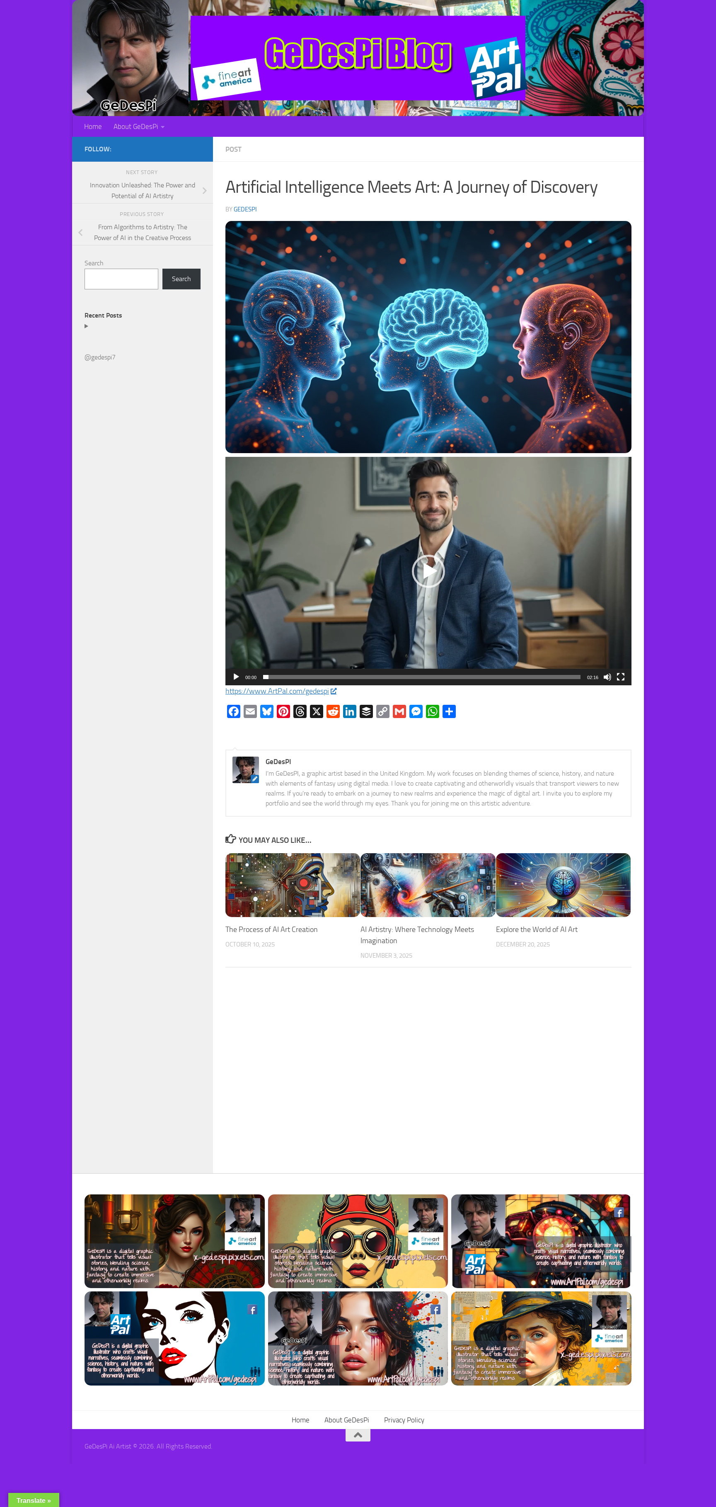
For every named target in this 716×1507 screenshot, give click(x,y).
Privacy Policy (404, 1420)
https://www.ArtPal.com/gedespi (277, 691)
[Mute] (607, 677)
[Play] (236, 677)
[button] (428, 571)
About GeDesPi (136, 126)
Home (93, 126)
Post (233, 149)
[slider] (422, 677)
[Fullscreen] (621, 677)
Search (94, 263)
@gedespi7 (100, 357)
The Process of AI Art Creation (271, 929)
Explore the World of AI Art (537, 929)
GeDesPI (245, 209)
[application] (428, 571)
